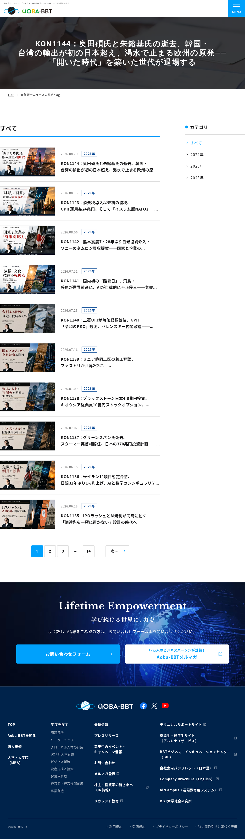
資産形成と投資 (62, 768)
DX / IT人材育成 (62, 754)
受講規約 (138, 826)
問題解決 (57, 732)
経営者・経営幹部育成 (67, 783)
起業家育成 (59, 776)
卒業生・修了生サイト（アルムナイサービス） (179, 738)
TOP (11, 95)
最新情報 (101, 724)
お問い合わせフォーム (67, 654)
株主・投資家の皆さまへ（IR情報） (113, 787)
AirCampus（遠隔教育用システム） (189, 789)
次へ (115, 551)
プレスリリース (106, 735)
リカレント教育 (106, 800)
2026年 (197, 177)
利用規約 (115, 826)
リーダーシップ (62, 740)
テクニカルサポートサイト (181, 724)
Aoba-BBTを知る (22, 735)
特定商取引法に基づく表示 (217, 826)
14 (88, 551)
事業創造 (57, 790)
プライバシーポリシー (172, 826)
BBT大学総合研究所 (176, 800)
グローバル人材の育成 (67, 747)
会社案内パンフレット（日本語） (186, 767)
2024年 (197, 154)
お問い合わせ (104, 762)
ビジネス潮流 (60, 761)
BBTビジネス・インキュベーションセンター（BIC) (195, 754)
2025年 (197, 166)
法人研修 (15, 746)
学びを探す (59, 724)
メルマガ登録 (104, 773)
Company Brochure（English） (187, 778)
